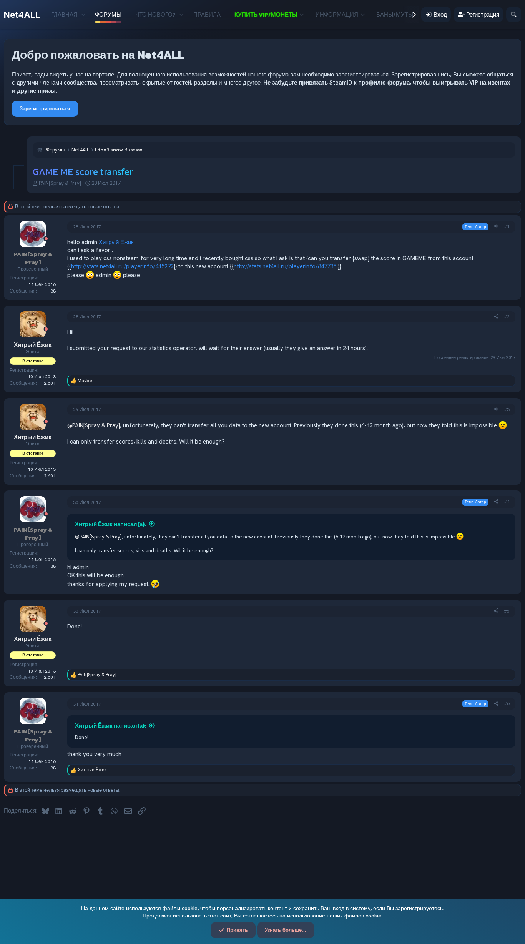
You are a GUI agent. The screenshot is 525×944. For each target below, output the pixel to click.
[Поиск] (513, 14)
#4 (507, 502)
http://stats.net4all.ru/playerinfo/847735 (285, 266)
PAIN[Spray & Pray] (60, 183)
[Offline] (46, 239)
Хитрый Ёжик (116, 242)
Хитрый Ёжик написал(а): (110, 524)
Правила (207, 14)
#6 (507, 703)
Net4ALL (22, 14)
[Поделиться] (496, 226)
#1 (507, 226)
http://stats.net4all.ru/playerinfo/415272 (122, 266)
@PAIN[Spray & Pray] (93, 425)
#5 (507, 611)
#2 (507, 317)
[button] (83, 14)
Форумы (108, 14)
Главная (64, 14)
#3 (507, 409)
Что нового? (155, 14)
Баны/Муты (394, 14)
